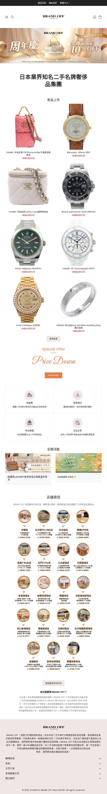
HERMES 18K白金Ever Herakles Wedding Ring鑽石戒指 (79, 326)
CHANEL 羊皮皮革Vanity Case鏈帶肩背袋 (28, 212)
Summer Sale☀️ (67, 476)
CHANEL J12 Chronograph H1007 (78, 268)
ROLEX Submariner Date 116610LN (78, 212)
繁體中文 (64, 3)
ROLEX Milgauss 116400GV (28, 268)
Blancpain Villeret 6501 (78, 152)
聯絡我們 (53, 3)
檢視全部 (53, 338)
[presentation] (11, 46)
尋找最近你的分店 (53, 683)
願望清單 (42, 3)
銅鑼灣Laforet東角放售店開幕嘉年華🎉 (27, 478)
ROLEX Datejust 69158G (28, 325)
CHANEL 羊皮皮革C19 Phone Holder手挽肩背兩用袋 (28, 153)
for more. (53, 375)
